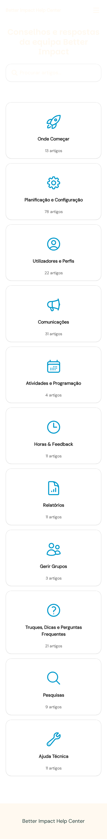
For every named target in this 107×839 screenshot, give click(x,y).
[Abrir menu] (96, 10)
